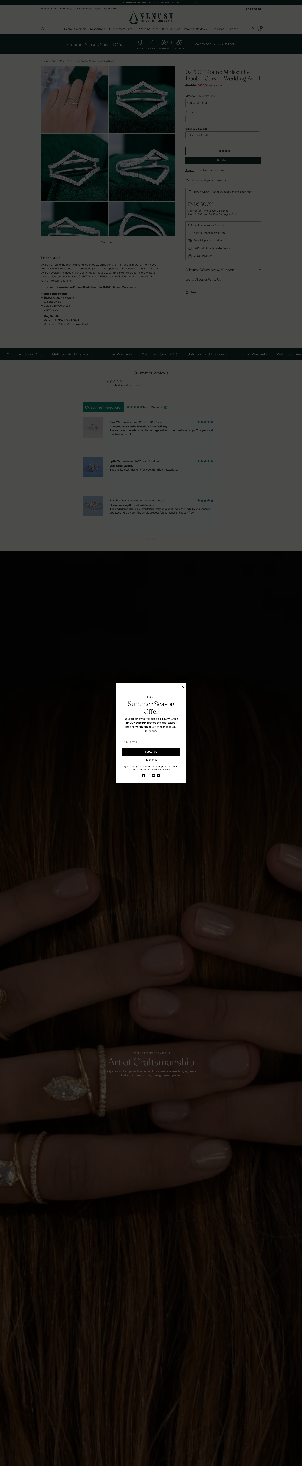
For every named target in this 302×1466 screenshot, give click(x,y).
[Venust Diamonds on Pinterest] (153, 776)
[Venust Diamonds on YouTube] (158, 776)
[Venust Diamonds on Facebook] (143, 776)
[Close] (182, 686)
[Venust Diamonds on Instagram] (148, 776)
